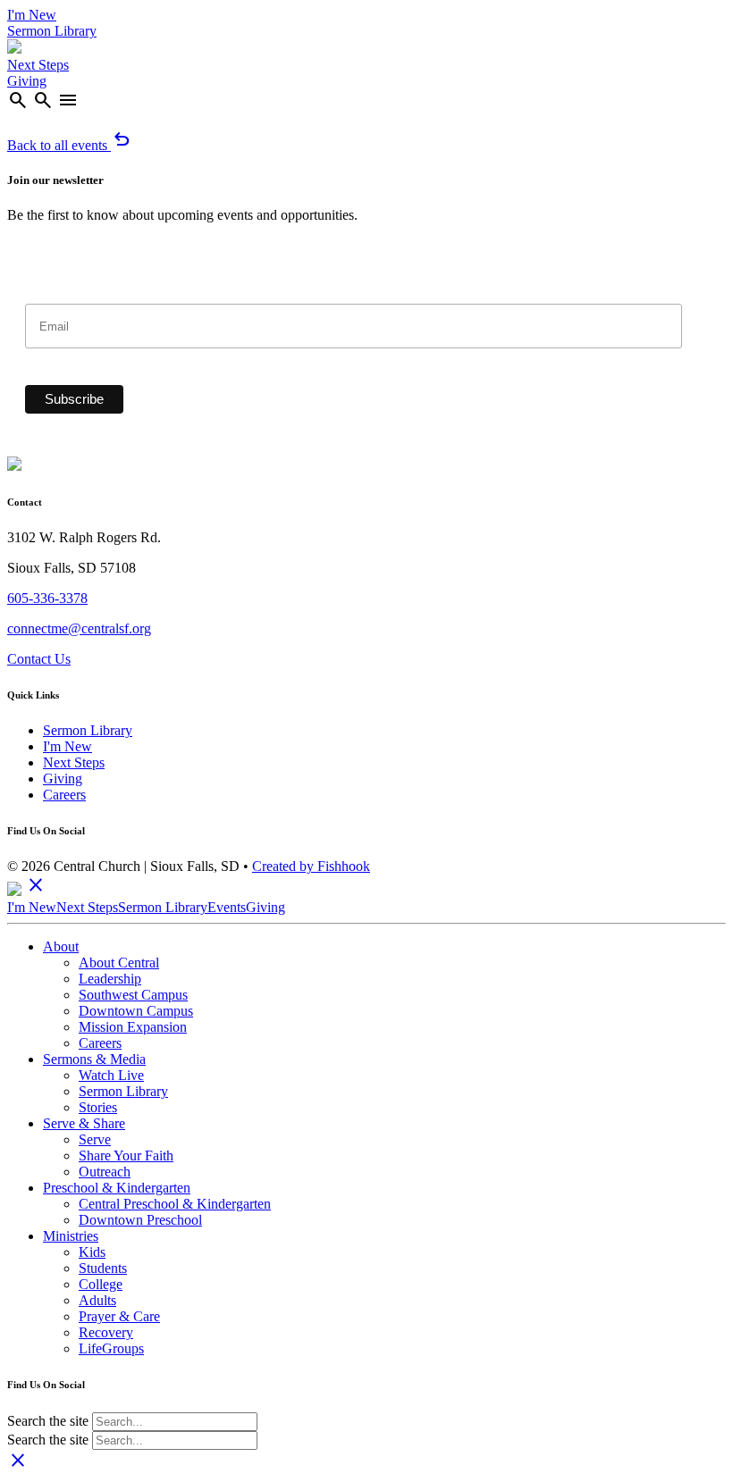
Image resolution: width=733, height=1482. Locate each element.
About (61, 946)
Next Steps (38, 64)
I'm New (31, 14)
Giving (26, 80)
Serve (95, 1139)
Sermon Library (52, 30)
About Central (119, 962)
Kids (92, 1252)
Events (226, 907)
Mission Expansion (133, 1026)
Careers (64, 794)
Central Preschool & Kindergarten (175, 1203)
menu (68, 100)
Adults (97, 1300)
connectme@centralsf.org (79, 628)
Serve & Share (84, 1123)
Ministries (70, 1235)
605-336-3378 (47, 598)
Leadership (110, 978)
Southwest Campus (133, 994)
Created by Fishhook (311, 866)
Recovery (106, 1332)
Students (103, 1268)
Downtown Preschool (140, 1219)
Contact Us (39, 658)
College (100, 1284)
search (18, 100)
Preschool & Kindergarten (116, 1187)
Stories (98, 1107)
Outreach (105, 1171)
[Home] (14, 48)
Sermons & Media (94, 1059)
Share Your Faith (126, 1155)
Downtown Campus (136, 1010)
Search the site (47, 1420)
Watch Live (111, 1075)
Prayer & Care (119, 1316)
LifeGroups (111, 1348)
